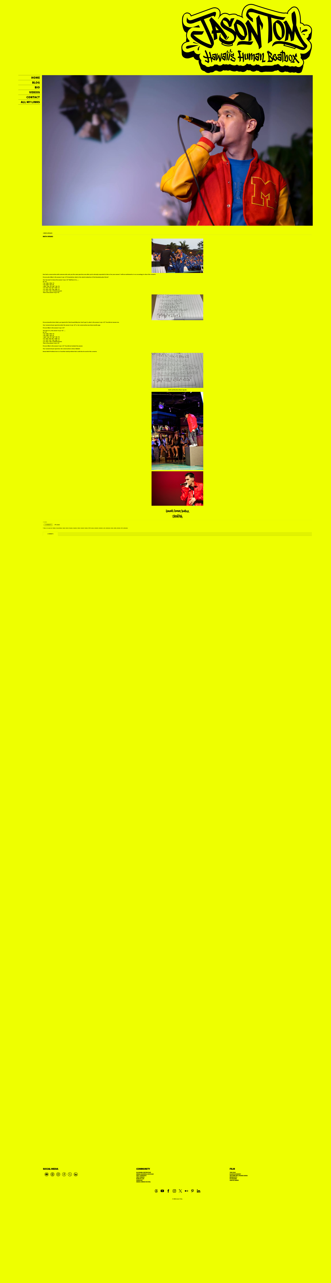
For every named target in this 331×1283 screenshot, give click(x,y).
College (78, 528)
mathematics (125, 528)
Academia (75, 528)
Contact (33, 97)
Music (45, 528)
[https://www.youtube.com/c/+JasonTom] (47, 1174)
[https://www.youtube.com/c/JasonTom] (162, 1191)
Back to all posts (48, 233)
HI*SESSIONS (233, 1178)
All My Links (30, 102)
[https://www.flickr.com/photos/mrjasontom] (186, 1191)
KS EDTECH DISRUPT (235, 1174)
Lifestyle (67, 528)
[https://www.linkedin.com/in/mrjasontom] (76, 1174)
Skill (122, 528)
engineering (101, 528)
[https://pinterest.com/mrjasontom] (192, 1191)
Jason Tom (50, 528)
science (92, 528)
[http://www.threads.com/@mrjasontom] (52, 1174)
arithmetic (119, 528)
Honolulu (86, 528)
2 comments (48, 524)
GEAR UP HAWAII (234, 1180)
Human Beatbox (59, 528)
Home (35, 78)
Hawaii (64, 528)
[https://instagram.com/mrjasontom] (58, 1174)
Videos (34, 92)
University (82, 528)
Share (58, 524)
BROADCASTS (233, 1177)
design (112, 528)
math (104, 528)
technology (96, 528)
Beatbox (54, 528)
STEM (89, 528)
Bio (37, 87)
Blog (36, 82)
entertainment (108, 528)
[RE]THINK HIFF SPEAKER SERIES (239, 1175)
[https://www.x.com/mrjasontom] (70, 1174)
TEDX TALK (233, 1172)
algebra (115, 528)
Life (47, 528)
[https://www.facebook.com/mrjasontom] (64, 1174)
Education (71, 528)
